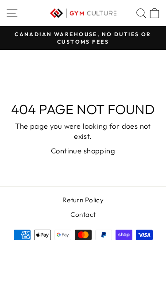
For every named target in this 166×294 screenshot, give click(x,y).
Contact (83, 214)
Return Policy (83, 200)
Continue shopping (83, 150)
